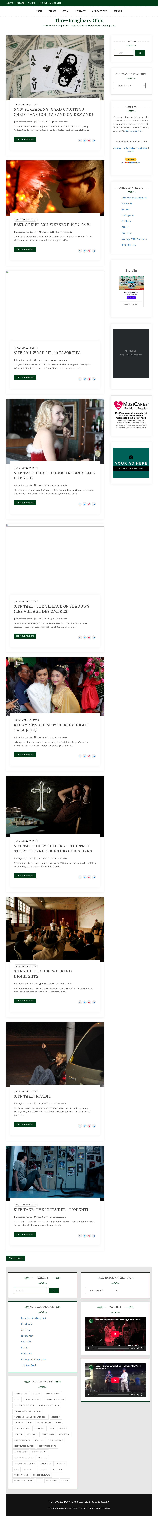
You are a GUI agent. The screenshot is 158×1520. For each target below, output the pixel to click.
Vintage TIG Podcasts (134, 239)
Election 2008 (21, 1429)
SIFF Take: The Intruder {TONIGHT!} (52, 1209)
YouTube (127, 221)
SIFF (16, 1469)
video (65, 1481)
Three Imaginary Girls (79, 20)
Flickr (125, 227)
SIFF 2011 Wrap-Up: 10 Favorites (47, 353)
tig (39, 1481)
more (131, 151)
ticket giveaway (41, 1475)
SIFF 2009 (28, 1469)
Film (66, 11)
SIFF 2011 (43, 1469)
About (10, 3)
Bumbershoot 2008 (24, 1405)
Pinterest (127, 233)
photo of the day (23, 1458)
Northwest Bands (23, 1446)
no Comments (61, 122)
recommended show (24, 1463)
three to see (21, 1475)
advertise (130, 148)
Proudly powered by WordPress (64, 1508)
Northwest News (47, 1446)
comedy (56, 1417)
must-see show (22, 1440)
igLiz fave (32, 1434)
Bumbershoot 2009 (49, 1405)
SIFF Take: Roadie (32, 1096)
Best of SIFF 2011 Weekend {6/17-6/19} (52, 224)
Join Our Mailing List (134, 197)
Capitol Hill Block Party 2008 (30, 1417)
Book (17, 1399)
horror (18, 1434)
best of (36, 1394)
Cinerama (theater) (28, 720)
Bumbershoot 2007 (54, 1399)
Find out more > (134, 131)
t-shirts (142, 148)
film (52, 1429)
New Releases (56, 1440)
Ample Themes (102, 1508)
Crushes (18, 1423)
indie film (48, 1434)
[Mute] (138, 1348)
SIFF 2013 (57, 1469)
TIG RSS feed (129, 245)
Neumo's (39, 1440)
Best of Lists (53, 1394)
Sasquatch (46, 1463)
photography (39, 1452)
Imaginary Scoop (25, 104)
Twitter (126, 209)
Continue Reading (25, 139)
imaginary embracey (26, 232)
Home (39, 11)
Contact (80, 11)
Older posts (15, 1258)
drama (59, 1423)
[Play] (88, 1348)
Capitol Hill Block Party (27, 1411)
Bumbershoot (32, 1399)
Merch (118, 11)
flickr (63, 1429)
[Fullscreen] (142, 1348)
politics (42, 1458)
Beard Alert (20, 1394)
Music (52, 11)
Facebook (127, 203)
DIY (29, 1423)
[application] (115, 1334)
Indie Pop (64, 1434)
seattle (61, 1463)
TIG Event (51, 1481)
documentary (44, 1423)
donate (117, 148)
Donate (20, 3)
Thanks (31, 3)
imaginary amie (24, 122)
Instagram (128, 215)
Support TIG (100, 11)
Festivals (39, 1429)
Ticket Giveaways (23, 1481)
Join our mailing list (50, 3)
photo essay (20, 1452)
